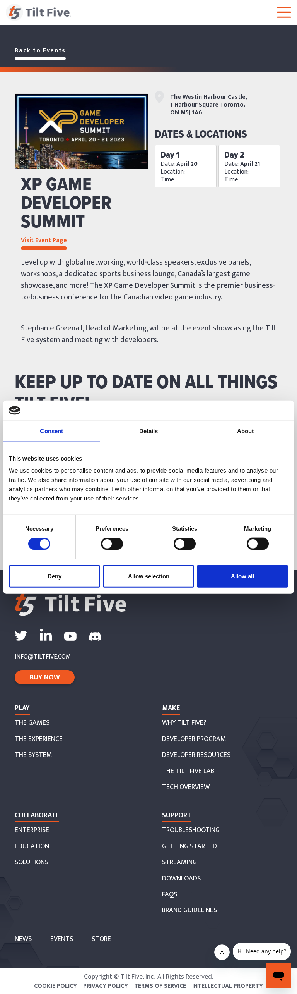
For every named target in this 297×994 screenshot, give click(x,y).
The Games (32, 723)
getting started (189, 846)
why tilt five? (184, 723)
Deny (54, 576)
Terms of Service (160, 986)
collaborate (37, 815)
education (32, 846)
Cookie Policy (55, 986)
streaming (179, 862)
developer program (194, 739)
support (176, 815)
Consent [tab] (51, 431)
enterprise (32, 830)
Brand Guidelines (189, 910)
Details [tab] (148, 431)
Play (22, 708)
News (23, 939)
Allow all (242, 576)
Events (61, 939)
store (101, 939)
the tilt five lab (188, 771)
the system (33, 755)
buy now (45, 677)
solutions (31, 862)
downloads (181, 879)
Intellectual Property (227, 986)
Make (171, 708)
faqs (169, 894)
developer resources (196, 755)
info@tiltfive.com (43, 657)
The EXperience (39, 739)
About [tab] (245, 431)
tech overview (186, 787)
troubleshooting (191, 830)
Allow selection (148, 576)
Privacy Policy (105, 986)
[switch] (112, 544)
